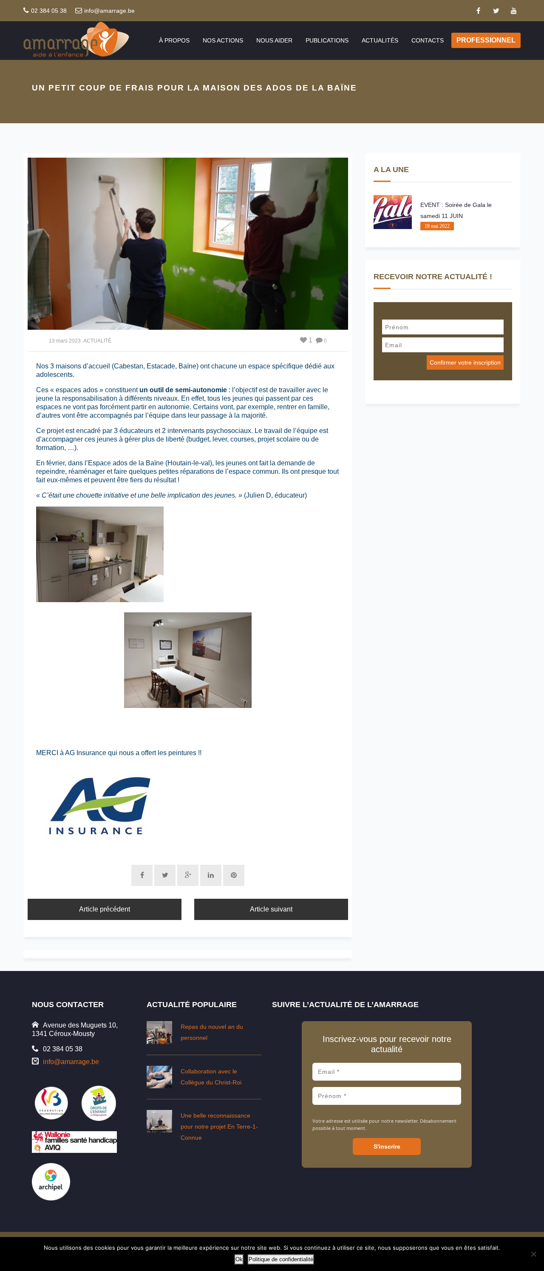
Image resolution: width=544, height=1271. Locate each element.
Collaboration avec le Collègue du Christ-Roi (211, 1077)
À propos (174, 40)
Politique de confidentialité (281, 1259)
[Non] (533, 1254)
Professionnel (486, 40)
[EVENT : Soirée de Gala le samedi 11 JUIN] (393, 212)
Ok (239, 1259)
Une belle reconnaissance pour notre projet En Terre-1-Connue (219, 1126)
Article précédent (104, 909)
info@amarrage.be (109, 10)
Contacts (427, 40)
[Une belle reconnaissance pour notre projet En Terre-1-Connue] (159, 1121)
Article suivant (271, 909)
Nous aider (274, 40)
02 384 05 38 (49, 10)
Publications (327, 40)
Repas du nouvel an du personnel (212, 1032)
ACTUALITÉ (97, 341)
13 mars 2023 (65, 341)
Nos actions (223, 40)
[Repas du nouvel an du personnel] (159, 1032)
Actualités (380, 40)
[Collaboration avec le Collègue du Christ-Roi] (159, 1077)
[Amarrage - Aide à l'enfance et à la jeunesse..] (84, 40)
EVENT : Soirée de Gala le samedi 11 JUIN (456, 210)
